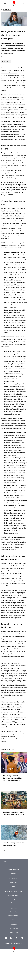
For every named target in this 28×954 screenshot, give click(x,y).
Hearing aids (13, 866)
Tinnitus (13, 886)
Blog (13, 899)
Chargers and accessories (13, 869)
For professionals (13, 928)
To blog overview (7, 9)
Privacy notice (13, 908)
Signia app (13, 873)
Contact (13, 902)
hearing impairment (11, 578)
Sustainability (13, 924)
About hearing (6, 61)
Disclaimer (13, 919)
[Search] (23, 4)
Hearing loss (13, 882)
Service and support (13, 895)
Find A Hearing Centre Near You (13, 891)
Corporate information (13, 932)
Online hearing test (13, 878)
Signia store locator (15, 736)
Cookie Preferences (13, 915)
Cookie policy (13, 912)
